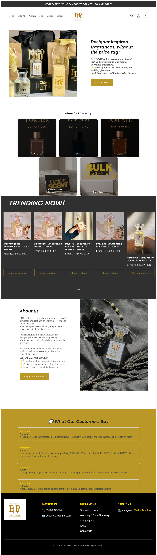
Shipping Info (87, 520)
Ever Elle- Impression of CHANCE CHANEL (109, 245)
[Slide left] (71, 289)
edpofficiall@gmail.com (58, 515)
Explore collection (34, 376)
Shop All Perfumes (90, 510)
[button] (131, 16)
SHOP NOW (101, 82)
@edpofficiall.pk (142, 510)
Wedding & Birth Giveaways (95, 515)
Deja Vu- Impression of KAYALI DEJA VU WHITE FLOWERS (77, 246)
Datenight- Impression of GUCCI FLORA (48, 245)
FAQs (83, 525)
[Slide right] (85, 289)
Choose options (17, 273)
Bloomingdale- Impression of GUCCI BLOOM (16, 246)
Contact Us (86, 531)
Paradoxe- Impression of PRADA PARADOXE (140, 259)
